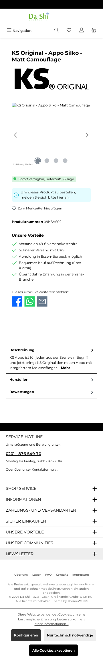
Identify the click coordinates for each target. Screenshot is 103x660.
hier (60, 197)
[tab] (51, 359)
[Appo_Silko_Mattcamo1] (51, 135)
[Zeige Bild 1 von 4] (37, 160)
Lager (36, 574)
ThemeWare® (78, 601)
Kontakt (62, 574)
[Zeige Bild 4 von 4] (65, 160)
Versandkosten (85, 584)
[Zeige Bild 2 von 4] (47, 160)
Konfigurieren (26, 635)
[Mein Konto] (81, 30)
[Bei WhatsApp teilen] (29, 301)
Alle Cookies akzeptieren (53, 650)
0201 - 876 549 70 (23, 453)
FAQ (48, 574)
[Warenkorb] (94, 30)
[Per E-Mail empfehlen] (42, 301)
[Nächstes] (87, 135)
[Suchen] (56, 30)
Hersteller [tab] (18, 379)
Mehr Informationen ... (52, 624)
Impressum (80, 574)
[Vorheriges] (16, 135)
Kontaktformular (45, 469)
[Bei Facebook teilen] (17, 301)
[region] (51, 135)
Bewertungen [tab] (21, 392)
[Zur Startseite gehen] (51, 17)
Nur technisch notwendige (70, 635)
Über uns (21, 574)
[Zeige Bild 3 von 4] (56, 160)
